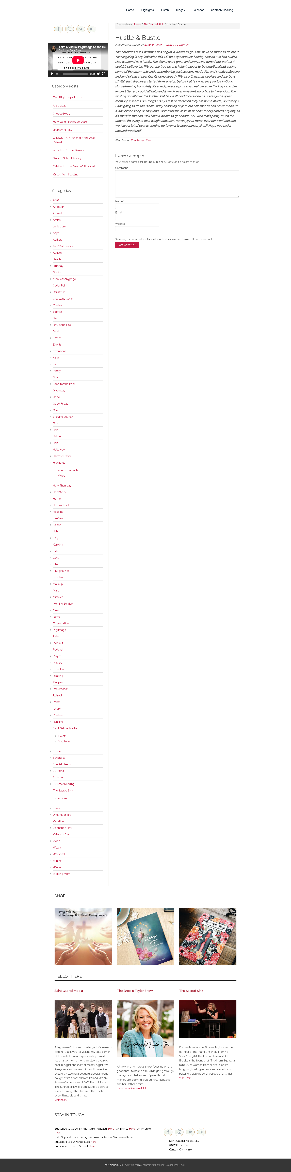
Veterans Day (61, 834)
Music (56, 610)
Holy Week (59, 492)
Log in (183, 1165)
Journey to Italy (62, 129)
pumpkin (58, 669)
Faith (56, 357)
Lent (56, 557)
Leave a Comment (177, 44)
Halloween (59, 449)
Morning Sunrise (63, 603)
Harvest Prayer (62, 456)
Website (120, 223)
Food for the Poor (64, 384)
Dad (55, 318)
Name (119, 201)
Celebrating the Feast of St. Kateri (74, 166)
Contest (58, 305)
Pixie (55, 636)
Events (57, 344)
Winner (57, 860)
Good (56, 397)
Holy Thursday (62, 485)
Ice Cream (59, 518)
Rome (56, 702)
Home (57, 498)
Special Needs (62, 764)
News (56, 616)
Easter (57, 338)
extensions (59, 351)
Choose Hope (61, 113)
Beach (57, 259)
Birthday (58, 265)
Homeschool (61, 505)
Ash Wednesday (63, 246)
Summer (58, 777)
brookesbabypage (64, 279)
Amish (57, 220)
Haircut (57, 436)
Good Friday (60, 403)
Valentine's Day (62, 828)
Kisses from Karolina (65, 174)
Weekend (59, 854)
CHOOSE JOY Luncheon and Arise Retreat (74, 140)
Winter (57, 867)
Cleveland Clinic (63, 298)
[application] (78, 60)
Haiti (55, 443)
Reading (58, 675)
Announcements (68, 470)
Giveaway (59, 390)
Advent (57, 213)
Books (57, 272)
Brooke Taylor (78, 10)
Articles (62, 798)
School (57, 751)
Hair (55, 429)
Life (55, 564)
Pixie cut (58, 643)
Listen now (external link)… (133, 1088)
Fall (55, 364)
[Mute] (98, 74)
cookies (57, 311)
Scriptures (64, 741)
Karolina (58, 544)
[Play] (52, 74)
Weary (57, 847)
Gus (55, 423)
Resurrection (61, 689)
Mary (56, 590)
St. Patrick (59, 770)
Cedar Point (60, 285)
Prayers (57, 662)
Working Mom (61, 873)
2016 (56, 200)
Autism (57, 252)
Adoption (58, 206)
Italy (55, 538)
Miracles (58, 597)
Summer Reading (63, 784)
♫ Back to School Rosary (68, 150)
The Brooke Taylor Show (135, 991)
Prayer (57, 656)
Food (56, 377)
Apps (56, 233)
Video (61, 475)
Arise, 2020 (60, 105)
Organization (61, 623)
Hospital (58, 511)
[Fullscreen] (104, 74)
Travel (57, 808)
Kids (55, 551)
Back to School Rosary (67, 158)
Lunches (58, 577)
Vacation (58, 821)
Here (111, 1128)
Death (56, 331)
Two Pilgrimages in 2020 (68, 97)
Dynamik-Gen (132, 1165)
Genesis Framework (154, 1165)
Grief (56, 410)
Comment (121, 168)
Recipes (58, 682)
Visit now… (185, 1078)
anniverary (59, 226)
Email (119, 212)
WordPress (172, 1165)
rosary (57, 708)
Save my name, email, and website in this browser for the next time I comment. (164, 239)
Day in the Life (62, 325)
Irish (55, 531)
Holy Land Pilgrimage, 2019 (70, 121)
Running (58, 721)
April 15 (57, 239)
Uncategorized (62, 814)
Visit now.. (61, 1100)
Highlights (59, 462)
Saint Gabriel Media (65, 728)
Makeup (58, 584)
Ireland (57, 525)
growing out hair (63, 416)
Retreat (57, 695)
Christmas (59, 292)
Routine (57, 715)
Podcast (58, 649)
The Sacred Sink (141, 140)
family (57, 370)
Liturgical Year (61, 570)
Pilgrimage (59, 630)
